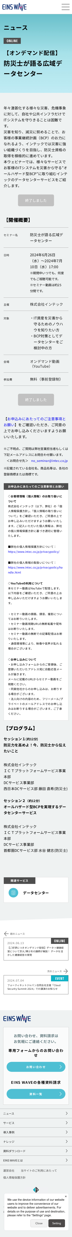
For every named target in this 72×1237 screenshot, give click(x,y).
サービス (8, 1123)
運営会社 (8, 1170)
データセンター (36, 892)
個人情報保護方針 (14, 1177)
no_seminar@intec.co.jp (49, 460)
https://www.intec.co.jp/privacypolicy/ (33, 552)
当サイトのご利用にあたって (39, 1170)
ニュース (8, 1113)
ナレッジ (8, 1142)
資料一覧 (36, 1094)
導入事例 (8, 1132)
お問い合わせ (36, 1067)
